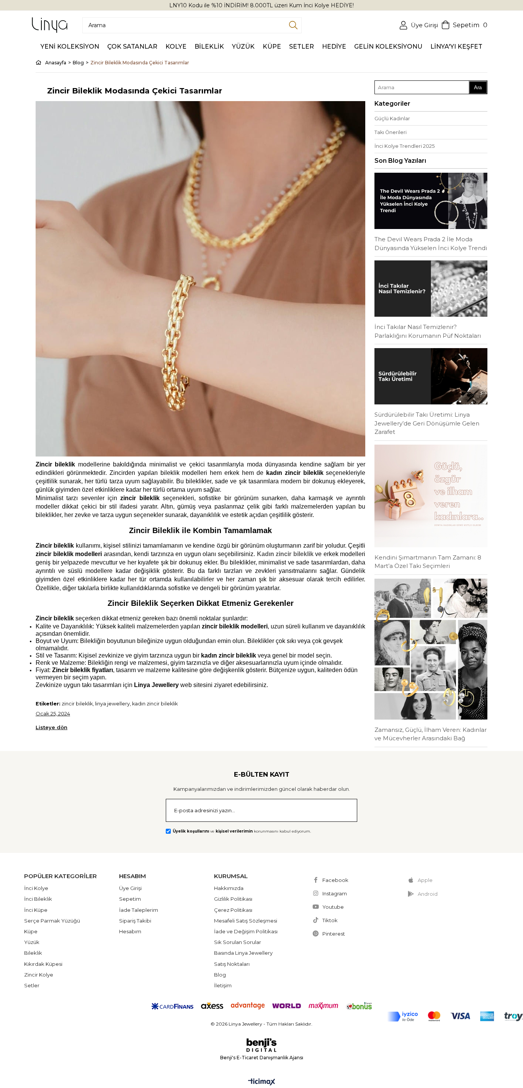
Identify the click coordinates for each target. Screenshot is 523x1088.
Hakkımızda (229, 888)
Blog (220, 975)
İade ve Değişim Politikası (246, 931)
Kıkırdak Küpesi (43, 964)
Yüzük (31, 942)
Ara (478, 87)
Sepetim (130, 899)
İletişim (223, 985)
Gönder (341, 811)
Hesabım (130, 931)
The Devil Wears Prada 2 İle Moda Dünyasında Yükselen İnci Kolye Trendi (430, 244)
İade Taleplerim (138, 910)
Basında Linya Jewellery (243, 953)
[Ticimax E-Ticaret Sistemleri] (261, 1082)
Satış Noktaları (232, 964)
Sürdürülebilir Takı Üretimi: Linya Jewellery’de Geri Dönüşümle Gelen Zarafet (426, 423)
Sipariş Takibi (135, 921)
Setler (31, 985)
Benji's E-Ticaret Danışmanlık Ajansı (261, 1057)
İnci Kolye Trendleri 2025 (404, 146)
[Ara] (293, 25)
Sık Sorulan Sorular (237, 942)
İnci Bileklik (38, 899)
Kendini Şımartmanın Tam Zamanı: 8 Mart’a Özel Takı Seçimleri (427, 562)
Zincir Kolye (38, 975)
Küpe (31, 931)
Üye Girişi (130, 888)
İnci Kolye (36, 888)
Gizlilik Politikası (233, 899)
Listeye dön (51, 727)
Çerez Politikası (233, 910)
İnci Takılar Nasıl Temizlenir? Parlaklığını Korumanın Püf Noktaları (427, 331)
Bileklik (33, 953)
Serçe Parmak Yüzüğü (52, 921)
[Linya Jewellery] (49, 25)
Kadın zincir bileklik (285, 554)
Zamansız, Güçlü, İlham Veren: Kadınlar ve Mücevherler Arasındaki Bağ (430, 734)
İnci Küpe (35, 910)
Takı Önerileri (390, 132)
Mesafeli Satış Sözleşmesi (245, 921)
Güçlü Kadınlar (392, 118)
